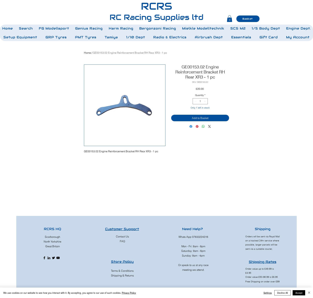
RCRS (156, 6)
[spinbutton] (200, 101)
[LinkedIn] (49, 258)
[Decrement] (195, 101)
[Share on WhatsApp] (203, 126)
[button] (54, 28)
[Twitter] (53, 258)
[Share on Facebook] (191, 126)
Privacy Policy (129, 292)
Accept (298, 292)
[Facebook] (44, 258)
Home (87, 52)
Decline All (282, 292)
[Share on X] (209, 126)
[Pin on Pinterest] (197, 126)
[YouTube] (58, 258)
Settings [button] (267, 292)
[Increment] (205, 101)
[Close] (309, 292)
